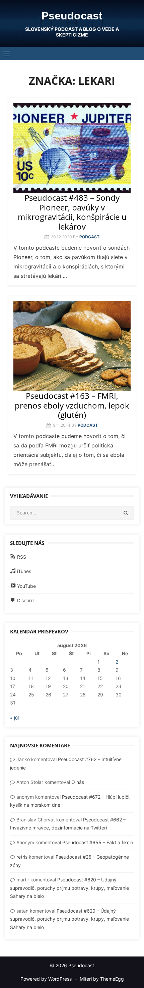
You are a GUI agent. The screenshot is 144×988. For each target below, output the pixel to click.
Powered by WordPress (46, 979)
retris (21, 857)
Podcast (89, 236)
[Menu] (6, 53)
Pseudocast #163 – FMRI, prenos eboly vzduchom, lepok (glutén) (72, 405)
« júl (14, 718)
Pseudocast (72, 16)
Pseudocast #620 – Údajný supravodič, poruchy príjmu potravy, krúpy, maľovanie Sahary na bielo (69, 888)
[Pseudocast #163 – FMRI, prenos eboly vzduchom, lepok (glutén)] (72, 346)
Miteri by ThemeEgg (102, 979)
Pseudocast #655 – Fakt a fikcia (97, 842)
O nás (77, 782)
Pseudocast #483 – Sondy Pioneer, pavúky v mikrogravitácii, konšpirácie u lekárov (72, 212)
